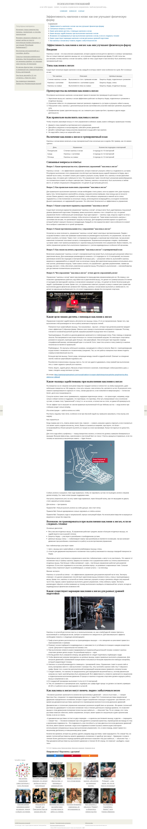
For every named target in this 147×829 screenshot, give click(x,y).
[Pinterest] (72, 756)
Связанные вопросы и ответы (61, 28)
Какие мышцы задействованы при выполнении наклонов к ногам (74, 33)
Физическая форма (66, 748)
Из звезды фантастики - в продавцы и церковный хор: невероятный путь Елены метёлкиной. (29, 69)
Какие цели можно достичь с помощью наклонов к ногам (71, 31)
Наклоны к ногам (56, 748)
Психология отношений (73, 3)
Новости (72, 10)
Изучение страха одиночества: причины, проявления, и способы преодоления (28, 32)
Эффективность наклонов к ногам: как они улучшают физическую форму (77, 26)
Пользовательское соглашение (63, 823)
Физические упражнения (78, 748)
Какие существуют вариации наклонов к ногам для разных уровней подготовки (79, 38)
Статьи (81, 10)
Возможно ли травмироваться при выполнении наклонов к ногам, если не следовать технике (84, 36)
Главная (63, 10)
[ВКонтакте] (55, 756)
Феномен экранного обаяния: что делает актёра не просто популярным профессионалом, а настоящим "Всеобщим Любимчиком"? (28, 42)
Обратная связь (89, 823)
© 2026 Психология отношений (22, 823)
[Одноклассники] (89, 756)
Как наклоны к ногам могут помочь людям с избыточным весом (73, 40)
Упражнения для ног (90, 748)
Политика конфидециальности (57, 825)
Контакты (52, 823)
